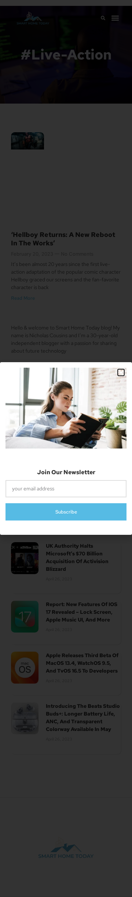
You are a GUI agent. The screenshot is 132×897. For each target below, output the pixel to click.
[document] (66, 448)
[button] (121, 372)
